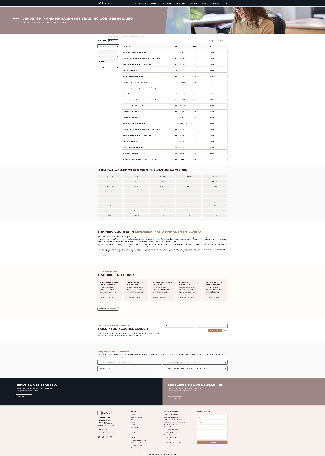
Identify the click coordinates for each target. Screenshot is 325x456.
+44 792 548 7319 (109, 425)
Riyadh (189, 210)
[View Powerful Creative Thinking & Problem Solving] (174, 64)
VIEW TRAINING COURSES (106, 297)
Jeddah (215, 191)
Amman (162, 176)
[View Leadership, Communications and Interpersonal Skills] (174, 100)
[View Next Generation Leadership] (174, 112)
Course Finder (143, 3)
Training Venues (180, 3)
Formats (203, 3)
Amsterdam (189, 176)
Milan (215, 201)
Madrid (110, 201)
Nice (189, 205)
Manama (136, 201)
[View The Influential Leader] (174, 70)
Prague (136, 210)
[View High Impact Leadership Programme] (174, 52)
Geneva (136, 191)
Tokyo (162, 215)
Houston (162, 191)
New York (162, 205)
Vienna (188, 215)
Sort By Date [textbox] (221, 41)
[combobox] (222, 40)
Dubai (215, 186)
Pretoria (162, 210)
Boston (162, 181)
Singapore (109, 215)
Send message (212, 442)
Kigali (110, 196)
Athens (215, 176)
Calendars (153, 3)
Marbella (162, 201)
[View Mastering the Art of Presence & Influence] (174, 82)
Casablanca (110, 186)
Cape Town (215, 181)
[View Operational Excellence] (174, 117)
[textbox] (180, 326)
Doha (188, 186)
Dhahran (162, 186)
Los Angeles (215, 196)
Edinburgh (110, 191)
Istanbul (189, 191)
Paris (110, 210)
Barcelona (109, 181)
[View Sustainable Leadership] (174, 94)
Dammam (136, 186)
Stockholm (136, 215)
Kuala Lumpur (136, 196)
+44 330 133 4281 (107, 424)
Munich (110, 205)
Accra (136, 176)
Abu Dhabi (110, 176)
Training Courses (107, 36)
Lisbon (162, 196)
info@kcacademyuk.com (108, 432)
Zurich (215, 215)
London (189, 196)
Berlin (136, 181)
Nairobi (136, 205)
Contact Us (216, 3)
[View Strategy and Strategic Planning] (174, 76)
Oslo (215, 205)
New (135, 3)
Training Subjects (165, 3)
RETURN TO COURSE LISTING (107, 256)
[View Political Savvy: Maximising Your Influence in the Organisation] (174, 88)
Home (99, 36)
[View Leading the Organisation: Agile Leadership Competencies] (174, 58)
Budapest (188, 181)
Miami (188, 201)
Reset (226, 330)
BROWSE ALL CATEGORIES (107, 309)
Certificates (193, 3)
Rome (215, 210)
